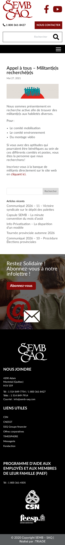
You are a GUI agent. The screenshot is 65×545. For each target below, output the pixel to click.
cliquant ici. (18, 174)
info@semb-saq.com (24, 399)
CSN (5, 417)
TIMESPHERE (10, 436)
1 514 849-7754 (17, 392)
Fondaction (9, 446)
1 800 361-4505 (17, 483)
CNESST (7, 422)
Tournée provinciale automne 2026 (31, 233)
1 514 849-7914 (19, 395)
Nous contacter (48, 25)
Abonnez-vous (21, 286)
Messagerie (9, 441)
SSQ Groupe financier (15, 427)
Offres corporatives (13, 432)
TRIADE (40, 541)
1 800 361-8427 (15, 25)
